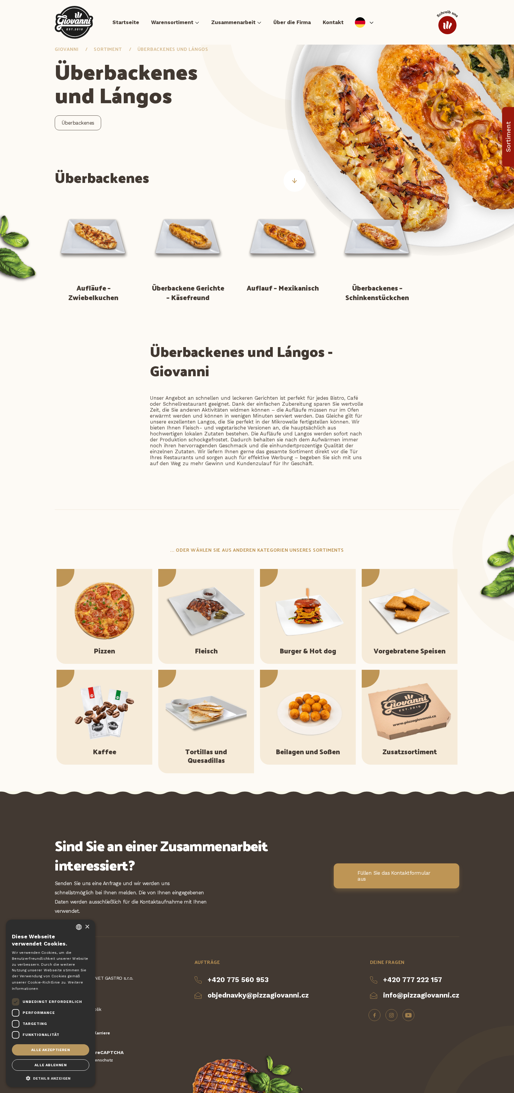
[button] (50, 1078)
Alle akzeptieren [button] (50, 1050)
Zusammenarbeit (233, 22)
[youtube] (408, 1015)
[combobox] (79, 927)
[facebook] (374, 1015)
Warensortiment (172, 22)
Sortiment (108, 49)
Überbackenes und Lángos (172, 49)
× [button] (87, 927)
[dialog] (50, 1003)
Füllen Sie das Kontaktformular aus (394, 876)
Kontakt (333, 22)
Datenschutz (100, 1060)
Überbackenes (78, 123)
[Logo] (74, 22)
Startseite (125, 22)
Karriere (102, 1032)
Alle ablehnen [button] (51, 1065)
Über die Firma (292, 22)
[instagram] (391, 1015)
